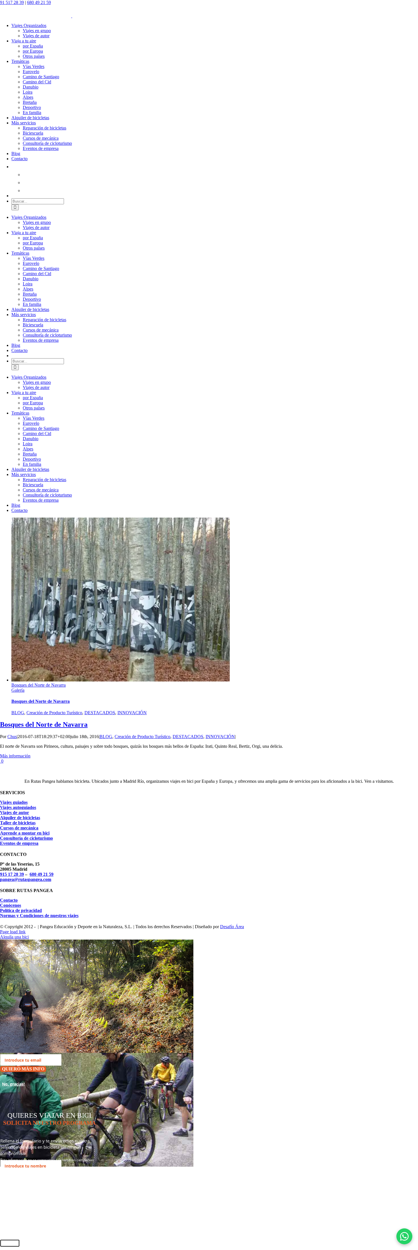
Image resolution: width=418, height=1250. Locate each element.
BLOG (17, 712)
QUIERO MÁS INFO (23, 1068)
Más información (15, 755)
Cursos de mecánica (19, 827)
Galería (17, 690)
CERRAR (10, 1243)
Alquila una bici (14, 936)
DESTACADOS (99, 712)
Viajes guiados (14, 802)
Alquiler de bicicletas (20, 817)
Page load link (13, 931)
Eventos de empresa (19, 843)
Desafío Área (232, 926)
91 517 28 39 (12, 2)
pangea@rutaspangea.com (25, 879)
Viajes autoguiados (18, 807)
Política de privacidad (21, 910)
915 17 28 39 (12, 874)
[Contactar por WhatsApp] (404, 1236)
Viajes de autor (14, 812)
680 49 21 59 (39, 2)
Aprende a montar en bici (24, 833)
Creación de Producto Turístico (54, 712)
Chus (12, 736)
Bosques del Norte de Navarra (38, 685)
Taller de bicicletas (18, 822)
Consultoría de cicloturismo (26, 838)
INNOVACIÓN (132, 712)
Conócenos (10, 905)
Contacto (9, 900)
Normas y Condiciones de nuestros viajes (39, 915)
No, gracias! (13, 1084)
